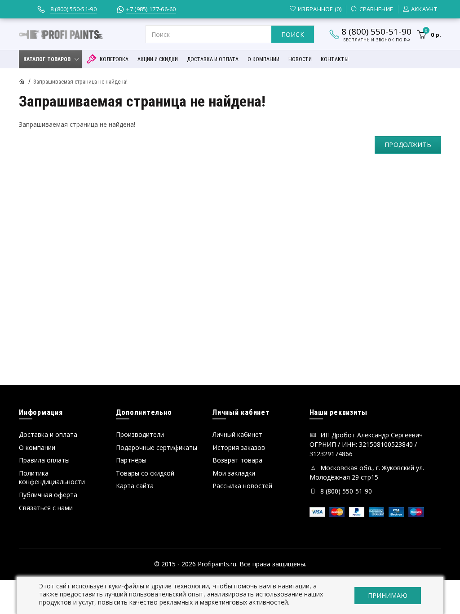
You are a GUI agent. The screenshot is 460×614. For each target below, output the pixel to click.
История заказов (238, 447)
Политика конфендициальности (52, 477)
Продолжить (408, 144)
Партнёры (131, 460)
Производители (140, 434)
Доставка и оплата (48, 434)
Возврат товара (237, 460)
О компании (37, 447)
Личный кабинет (237, 434)
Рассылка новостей (242, 485)
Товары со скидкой (145, 473)
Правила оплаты (44, 460)
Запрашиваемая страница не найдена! (80, 81)
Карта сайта (135, 485)
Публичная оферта (48, 494)
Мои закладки (233, 473)
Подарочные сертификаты (156, 447)
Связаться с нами (46, 507)
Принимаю (387, 595)
